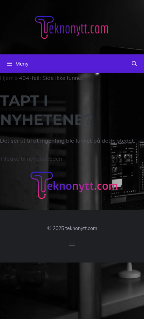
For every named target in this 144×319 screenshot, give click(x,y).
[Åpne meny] (72, 244)
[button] (134, 63)
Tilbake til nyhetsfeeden (31, 158)
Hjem (7, 77)
